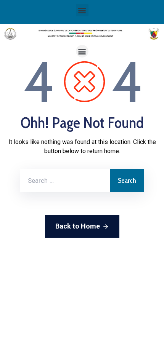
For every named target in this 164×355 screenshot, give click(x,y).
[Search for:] (65, 180)
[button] (82, 10)
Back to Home (77, 226)
